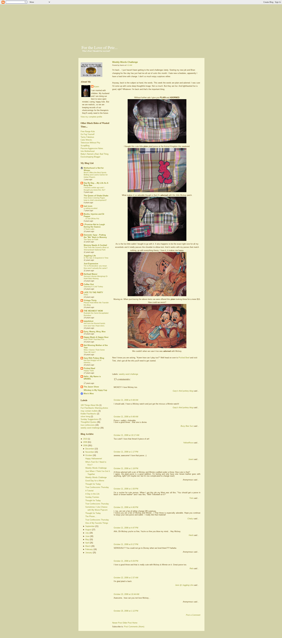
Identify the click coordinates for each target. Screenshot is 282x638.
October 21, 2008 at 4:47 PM (126, 528)
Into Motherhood (87, 151)
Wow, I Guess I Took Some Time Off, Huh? (94, 351)
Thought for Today (93, 484)
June (87, 536)
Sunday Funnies (92, 497)
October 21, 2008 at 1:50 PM (126, 489)
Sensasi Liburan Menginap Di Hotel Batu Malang (96, 277)
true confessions (88, 425)
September (90, 526)
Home (134, 623)
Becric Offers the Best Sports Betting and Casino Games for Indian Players (96, 175)
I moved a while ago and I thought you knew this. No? (94, 189)
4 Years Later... (89, 229)
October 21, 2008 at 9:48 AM (126, 400)
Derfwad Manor (90, 274)
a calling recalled (90, 208)
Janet (190, 459)
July (87, 533)
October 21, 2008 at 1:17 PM (126, 452)
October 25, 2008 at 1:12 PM (126, 611)
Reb (191, 568)
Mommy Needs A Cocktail (95, 245)
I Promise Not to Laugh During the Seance (94, 225)
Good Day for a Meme (94, 481)
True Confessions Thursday (97, 487)
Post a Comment (193, 615)
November (89, 452)
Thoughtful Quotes (88, 422)
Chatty (190, 518)
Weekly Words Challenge (96, 468)
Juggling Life (90, 256)
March (88, 546)
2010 (85, 439)
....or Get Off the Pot (91, 219)
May (87, 539)
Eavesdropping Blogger (90, 157)
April (87, 543)
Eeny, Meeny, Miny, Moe (94, 331)
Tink (191, 498)
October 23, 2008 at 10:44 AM (126, 594)
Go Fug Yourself (87, 134)
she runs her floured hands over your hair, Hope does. (94, 324)
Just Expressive (91, 263)
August (88, 530)
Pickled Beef (89, 368)
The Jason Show (91, 387)
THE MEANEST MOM (93, 311)
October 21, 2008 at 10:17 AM (126, 435)
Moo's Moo (89, 393)
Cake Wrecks (86, 140)
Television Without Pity (90, 143)
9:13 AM (129, 65)
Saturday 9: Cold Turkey (93, 287)
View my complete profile (91, 117)
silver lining (85, 416)
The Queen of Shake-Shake (96, 196)
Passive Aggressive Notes (92, 148)
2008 (85, 445)
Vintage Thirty (90, 300)
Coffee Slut (89, 284)
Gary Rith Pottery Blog (94, 358)
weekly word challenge (90, 428)
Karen (96, 86)
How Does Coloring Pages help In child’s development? (95, 199)
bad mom (88, 206)
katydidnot (88, 321)
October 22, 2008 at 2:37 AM (126, 577)
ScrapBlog (85, 145)
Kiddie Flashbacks (88, 414)
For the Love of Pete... (100, 47)
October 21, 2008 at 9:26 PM (126, 561)
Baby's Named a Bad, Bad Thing (94, 154)
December (89, 449)
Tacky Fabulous (87, 137)
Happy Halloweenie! (93, 458)
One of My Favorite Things (96, 523)
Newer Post (117, 623)
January (88, 552)
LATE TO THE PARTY (93, 292)
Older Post (127, 623)
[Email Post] (112, 369)
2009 (85, 442)
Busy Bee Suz (187, 426)
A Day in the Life (92, 494)
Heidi (191, 535)
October (88, 455)
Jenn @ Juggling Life (184, 585)
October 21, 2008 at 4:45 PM (126, 507)
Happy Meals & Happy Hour (96, 337)
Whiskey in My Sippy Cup (95, 390)
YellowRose (188, 443)
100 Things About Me (90, 405)
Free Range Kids (88, 131)
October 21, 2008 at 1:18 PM (126, 468)
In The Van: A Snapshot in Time (96, 258)
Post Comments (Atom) (134, 626)
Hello (86, 295)
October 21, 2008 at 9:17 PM (126, 544)
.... (84, 381)
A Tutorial (89, 491)
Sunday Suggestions (89, 419)
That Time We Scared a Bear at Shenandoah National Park (96, 248)
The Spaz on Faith (91, 240)
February (89, 549)
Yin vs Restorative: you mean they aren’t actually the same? (96, 267)
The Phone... (90, 516)
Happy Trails (89, 371)
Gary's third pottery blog (183, 391)
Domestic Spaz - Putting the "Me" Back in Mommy (95, 236)
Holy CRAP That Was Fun (94, 339)
